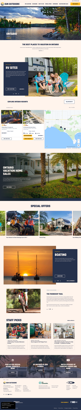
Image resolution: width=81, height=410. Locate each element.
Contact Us (17, 389)
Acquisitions (68, 388)
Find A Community (55, 385)
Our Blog (24, 385)
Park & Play (42, 237)
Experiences (57, 251)
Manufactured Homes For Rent (44, 388)
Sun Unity (74, 385)
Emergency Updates (67, 408)
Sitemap (55, 408)
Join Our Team (17, 387)
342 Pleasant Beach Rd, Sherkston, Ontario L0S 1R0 (9, 128)
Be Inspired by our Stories (40, 365)
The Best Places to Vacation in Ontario (40, 45)
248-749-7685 (6, 390)
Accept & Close (5, 407)
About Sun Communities (43, 385)
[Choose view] (78, 145)
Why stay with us (18, 385)
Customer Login (76, 0)
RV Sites (12, 67)
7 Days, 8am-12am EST (7, 391)
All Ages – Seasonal (10, 131)
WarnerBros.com (18, 391)
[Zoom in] (78, 140)
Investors (68, 386)
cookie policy (9, 405)
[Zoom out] (78, 142)
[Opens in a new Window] (19, 402)
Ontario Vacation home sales (13, 170)
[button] (11, 89)
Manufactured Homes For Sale (44, 387)
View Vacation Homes (27, 135)
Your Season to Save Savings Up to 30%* (16, 237)
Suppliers (68, 389)
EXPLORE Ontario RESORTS (18, 102)
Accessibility (25, 388)
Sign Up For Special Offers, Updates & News (12, 366)
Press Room (25, 387)
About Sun (68, 385)
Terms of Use (60, 408)
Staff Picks (13, 320)
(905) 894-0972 (4, 129)
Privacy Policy (75, 408)
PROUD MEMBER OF (64, 402)
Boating (60, 254)
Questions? (5, 388)
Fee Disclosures (26, 389)
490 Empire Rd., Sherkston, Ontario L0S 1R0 (29, 128)
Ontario (11, 35)
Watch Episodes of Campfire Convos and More (68, 366)
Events (16, 388)
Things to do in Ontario (51, 290)
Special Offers (40, 206)
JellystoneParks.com (27, 391)
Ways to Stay (8, 64)
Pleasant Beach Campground (7, 127)
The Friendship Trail (55, 294)
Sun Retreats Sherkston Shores (29, 127)
